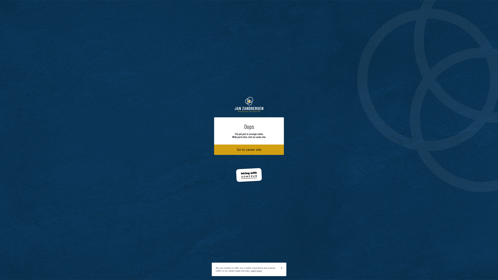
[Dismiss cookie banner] (281, 268)
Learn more (256, 271)
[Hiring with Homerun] (249, 175)
